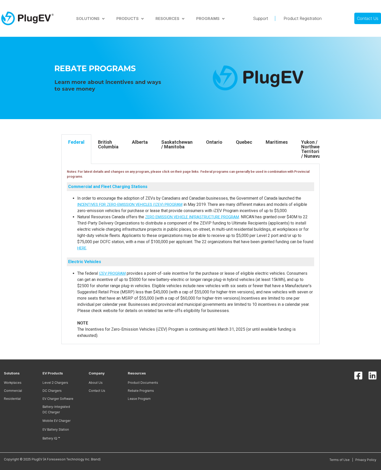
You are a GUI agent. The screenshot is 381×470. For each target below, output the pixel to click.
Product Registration (302, 18)
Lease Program (139, 399)
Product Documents (143, 383)
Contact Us (97, 391)
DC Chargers (52, 391)
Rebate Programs (141, 391)
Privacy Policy (366, 460)
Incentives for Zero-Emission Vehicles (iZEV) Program (129, 205)
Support (263, 18)
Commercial (13, 391)
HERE (81, 248)
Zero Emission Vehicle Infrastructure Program (192, 217)
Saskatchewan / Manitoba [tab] (177, 144)
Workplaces (13, 383)
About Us (96, 383)
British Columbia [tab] (108, 144)
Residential (12, 399)
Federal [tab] (76, 142)
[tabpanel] (190, 254)
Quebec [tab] (244, 142)
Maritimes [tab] (277, 142)
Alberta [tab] (140, 142)
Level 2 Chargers (55, 383)
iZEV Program (112, 273)
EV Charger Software (58, 399)
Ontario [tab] (214, 142)
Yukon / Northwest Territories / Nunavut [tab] (312, 149)
